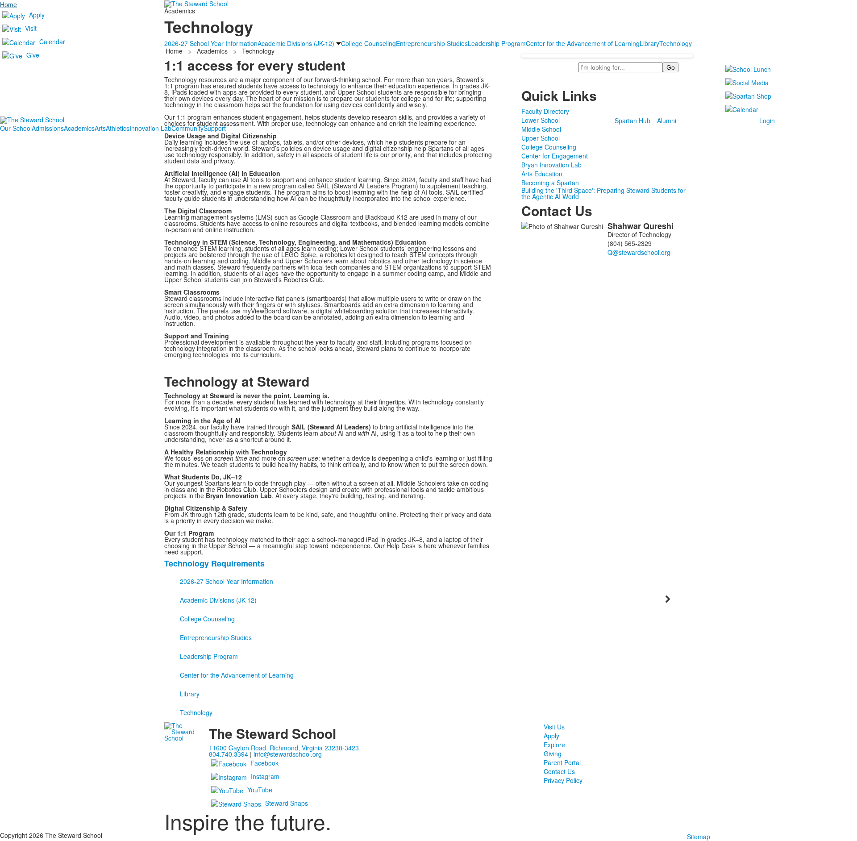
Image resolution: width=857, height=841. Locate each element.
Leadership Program (209, 656)
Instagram (265, 776)
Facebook (264, 762)
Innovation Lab (150, 128)
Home (8, 4)
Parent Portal (562, 762)
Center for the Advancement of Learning (237, 674)
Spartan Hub (632, 120)
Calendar (52, 41)
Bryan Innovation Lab (551, 164)
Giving (553, 753)
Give (32, 54)
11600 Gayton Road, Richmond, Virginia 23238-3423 (284, 747)
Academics (79, 128)
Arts (100, 128)
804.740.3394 (228, 753)
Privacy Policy (563, 780)
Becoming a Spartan (550, 182)
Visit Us (554, 726)
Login (767, 120)
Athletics (117, 128)
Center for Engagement (554, 155)
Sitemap (698, 836)
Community (187, 128)
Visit (31, 28)
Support (215, 128)
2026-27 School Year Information (226, 581)
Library (190, 693)
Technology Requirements (214, 563)
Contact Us (559, 771)
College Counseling (548, 146)
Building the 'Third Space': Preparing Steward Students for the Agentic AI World (603, 193)
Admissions (48, 128)
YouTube (259, 789)
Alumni (666, 120)
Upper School (540, 137)
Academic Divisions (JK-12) (218, 599)
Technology (196, 712)
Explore (554, 744)
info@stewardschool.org (288, 753)
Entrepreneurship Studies (216, 637)
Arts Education (541, 173)
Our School (16, 128)
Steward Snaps (286, 803)
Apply (37, 14)
